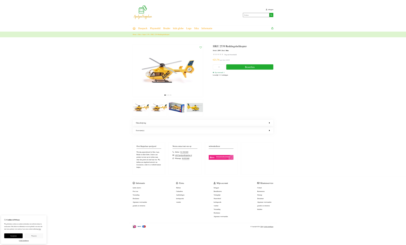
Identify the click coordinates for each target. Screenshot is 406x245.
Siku (196, 28)
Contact (259, 188)
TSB (261, 226)
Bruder (166, 28)
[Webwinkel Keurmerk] (221, 163)
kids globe (178, 28)
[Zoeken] (271, 15)
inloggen (270, 9)
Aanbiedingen (180, 195)
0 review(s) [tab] (140, 130)
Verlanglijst (217, 195)
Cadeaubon (179, 191)
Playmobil (155, 28)
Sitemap (259, 195)
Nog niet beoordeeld (230, 55)
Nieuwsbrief (217, 198)
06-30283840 (184, 152)
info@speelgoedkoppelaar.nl (183, 155)
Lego (188, 28)
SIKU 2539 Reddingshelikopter (160, 34)
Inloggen (216, 188)
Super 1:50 (145, 34)
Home (134, 34)
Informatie (206, 28)
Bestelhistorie (218, 191)
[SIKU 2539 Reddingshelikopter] (168, 96)
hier (40, 229)
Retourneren (261, 191)
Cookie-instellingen (268, 226)
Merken (178, 188)
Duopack (142, 28)
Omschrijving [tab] (141, 123)
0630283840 (185, 158)
